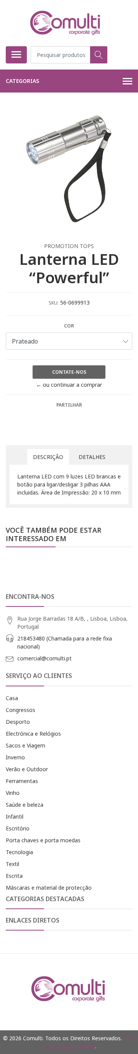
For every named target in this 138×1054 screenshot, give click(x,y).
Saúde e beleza (24, 804)
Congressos (20, 709)
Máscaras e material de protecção (49, 887)
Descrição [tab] (48, 457)
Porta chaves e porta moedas (43, 840)
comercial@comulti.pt (44, 658)
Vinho (13, 792)
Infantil (14, 816)
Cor (69, 326)
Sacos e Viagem (25, 745)
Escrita (14, 875)
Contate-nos (69, 372)
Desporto (18, 721)
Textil (12, 864)
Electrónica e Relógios (33, 733)
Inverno (15, 757)
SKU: (54, 303)
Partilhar (69, 405)
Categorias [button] (22, 80)
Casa (12, 698)
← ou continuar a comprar (69, 384)
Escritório (18, 828)
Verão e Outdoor (27, 769)
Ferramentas (22, 781)
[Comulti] (66, 23)
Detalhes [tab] (92, 457)
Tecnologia (19, 852)
